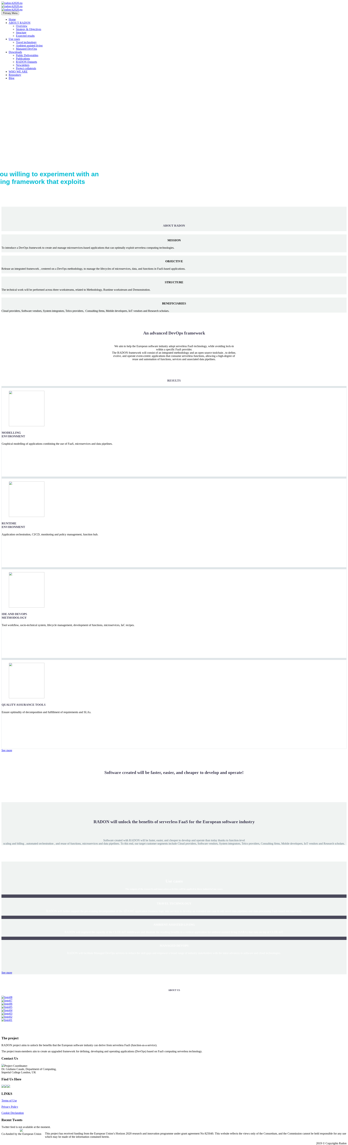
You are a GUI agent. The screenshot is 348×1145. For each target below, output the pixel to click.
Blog (11, 78)
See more (6, 750)
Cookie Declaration (12, 1112)
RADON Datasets (26, 61)
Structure (21, 32)
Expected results (25, 35)
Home (12, 19)
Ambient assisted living (29, 45)
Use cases (14, 39)
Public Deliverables (27, 55)
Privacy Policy (9, 1106)
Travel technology (26, 42)
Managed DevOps (26, 48)
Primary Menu (10, 13)
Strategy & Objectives (28, 29)
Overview (21, 26)
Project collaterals (26, 68)
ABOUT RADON (19, 22)
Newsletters (22, 65)
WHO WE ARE (18, 71)
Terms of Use (9, 1100)
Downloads (15, 52)
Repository (15, 74)
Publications (23, 58)
